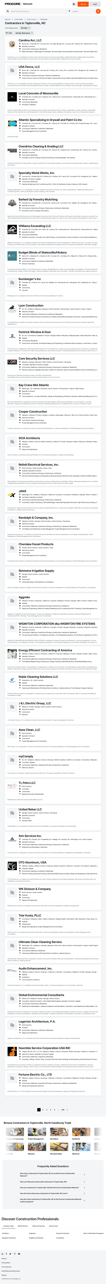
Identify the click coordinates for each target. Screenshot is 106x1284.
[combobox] (83, 11)
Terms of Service (6, 1267)
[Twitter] (10, 1254)
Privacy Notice (6, 1262)
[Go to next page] (67, 1109)
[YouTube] (19, 1254)
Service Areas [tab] (53, 1226)
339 (62, 1110)
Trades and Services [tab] (38, 1226)
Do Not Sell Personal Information (11, 1271)
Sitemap (4, 1275)
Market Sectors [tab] (23, 1226)
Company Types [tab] (8, 1226)
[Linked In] (2, 1254)
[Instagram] (15, 1254)
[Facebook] (6, 1254)
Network (27, 4)
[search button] (98, 11)
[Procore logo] (12, 4)
